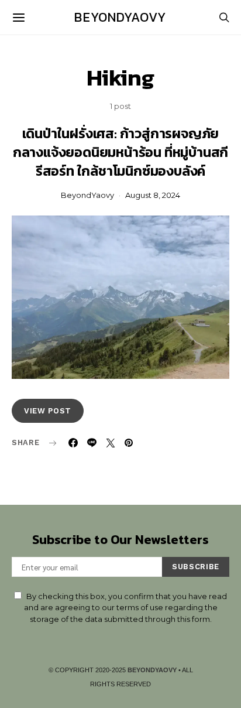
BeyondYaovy (120, 17)
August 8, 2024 (152, 195)
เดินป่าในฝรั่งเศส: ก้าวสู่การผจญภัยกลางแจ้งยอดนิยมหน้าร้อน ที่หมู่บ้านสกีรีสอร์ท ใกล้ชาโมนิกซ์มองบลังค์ (120, 152)
